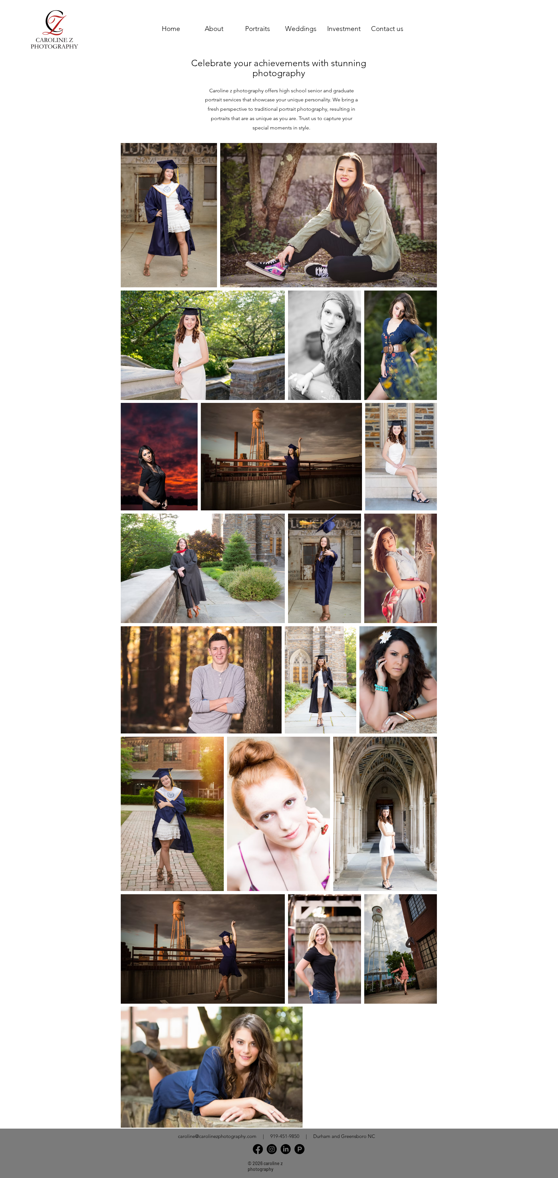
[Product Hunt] (299, 1149)
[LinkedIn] (286, 1149)
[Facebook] (258, 1149)
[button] (257, 29)
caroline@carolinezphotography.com (217, 1136)
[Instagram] (272, 1149)
